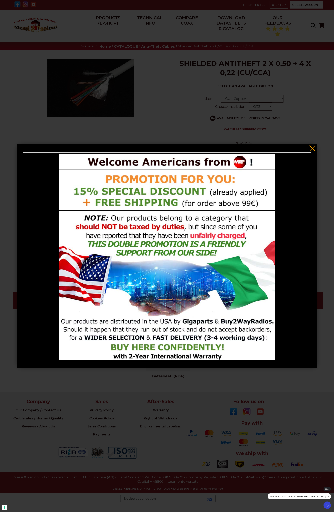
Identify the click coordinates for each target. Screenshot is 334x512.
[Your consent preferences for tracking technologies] (4, 507)
